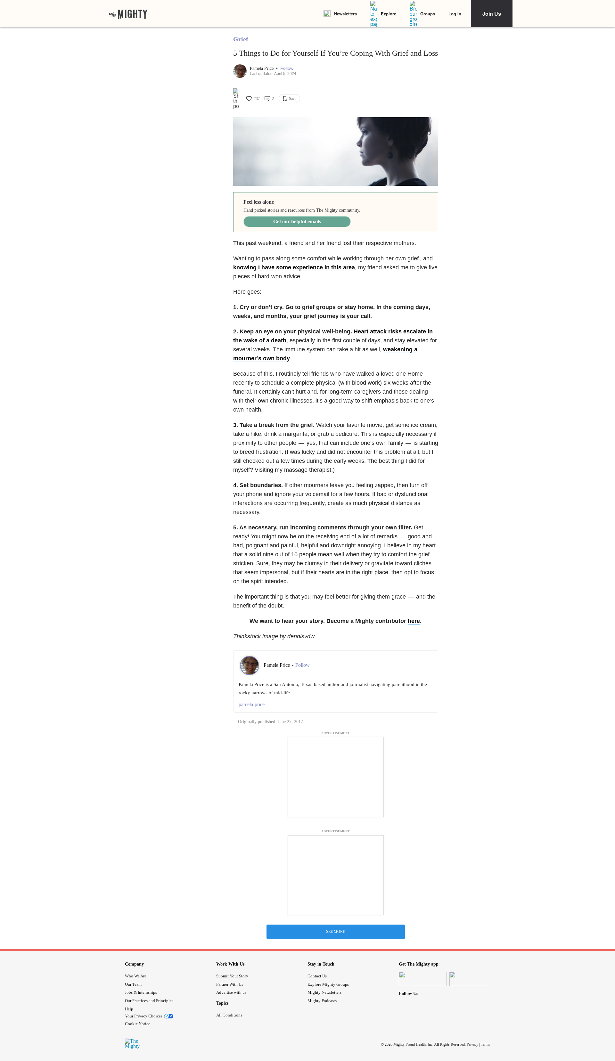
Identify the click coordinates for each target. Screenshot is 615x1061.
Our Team (133, 984)
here (414, 621)
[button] (286, 68)
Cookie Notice (137, 1023)
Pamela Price (262, 68)
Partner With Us (229, 984)
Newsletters (345, 14)
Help (129, 1009)
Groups (427, 14)
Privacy (472, 1044)
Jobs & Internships (141, 992)
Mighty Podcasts (322, 1000)
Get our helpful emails (297, 221)
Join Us (491, 13)
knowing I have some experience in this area (294, 267)
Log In (454, 14)
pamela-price (252, 704)
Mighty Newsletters (324, 992)
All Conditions (229, 1015)
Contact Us (317, 976)
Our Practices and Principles (149, 1000)
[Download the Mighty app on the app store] (423, 979)
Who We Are (135, 976)
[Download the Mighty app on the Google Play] (473, 979)
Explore (388, 14)
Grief (240, 39)
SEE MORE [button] (335, 931)
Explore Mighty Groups (328, 984)
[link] (128, 13)
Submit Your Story (232, 976)
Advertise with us (231, 992)
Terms (485, 1044)
